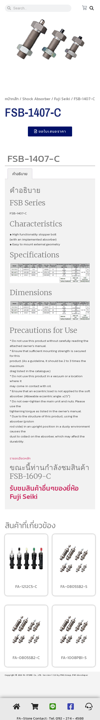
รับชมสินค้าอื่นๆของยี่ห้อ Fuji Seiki (44, 492)
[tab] (20, 173)
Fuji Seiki (62, 99)
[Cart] (84, 8)
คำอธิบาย (19, 174)
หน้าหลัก (12, 99)
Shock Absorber (36, 99)
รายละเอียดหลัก (20, 458)
